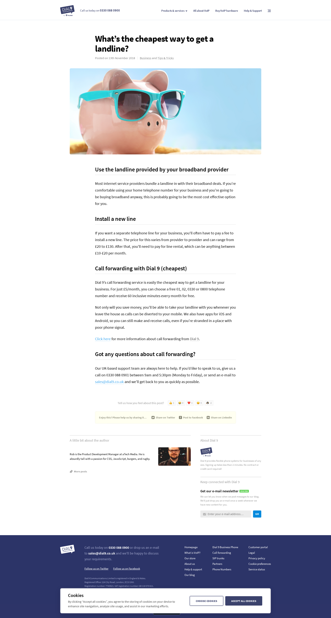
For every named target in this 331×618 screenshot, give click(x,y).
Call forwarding (221, 552)
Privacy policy (256, 558)
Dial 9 (194, 338)
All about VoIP (201, 10)
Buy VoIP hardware (226, 10)
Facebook (193, 417)
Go (257, 514)
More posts (80, 471)
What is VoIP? (192, 552)
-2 (211, 402)
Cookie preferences (259, 564)
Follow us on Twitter (96, 568)
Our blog (189, 575)
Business (145, 58)
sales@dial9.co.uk (109, 381)
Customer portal (258, 547)
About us (189, 564)
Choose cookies (206, 601)
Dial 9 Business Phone (225, 547)
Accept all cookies (243, 601)
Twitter (165, 417)
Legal (251, 552)
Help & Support (253, 10)
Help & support (193, 569)
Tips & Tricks (165, 58)
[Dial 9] (67, 10)
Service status (256, 569)
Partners (217, 564)
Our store (189, 558)
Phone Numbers (221, 569)
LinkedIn (221, 417)
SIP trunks (218, 558)
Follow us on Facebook (126, 568)
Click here (103, 338)
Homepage (190, 547)
